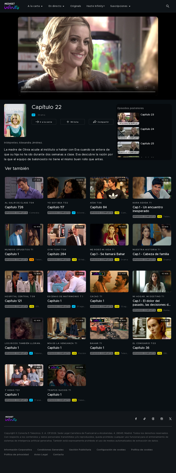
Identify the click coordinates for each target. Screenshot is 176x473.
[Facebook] (136, 418)
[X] (170, 418)
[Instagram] (161, 418)
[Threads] (153, 418)
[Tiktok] (144, 418)
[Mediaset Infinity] (11, 6)
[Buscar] (168, 6)
